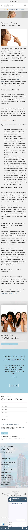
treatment (17, 85)
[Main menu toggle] (25, 5)
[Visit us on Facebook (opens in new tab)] (2, 469)
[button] (9, 344)
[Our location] (22, 528)
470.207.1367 (14, 293)
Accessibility (6, 522)
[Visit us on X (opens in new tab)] (9, 469)
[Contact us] (26, 528)
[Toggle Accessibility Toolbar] (2, 523)
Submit (5, 433)
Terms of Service (9, 428)
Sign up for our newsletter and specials (11, 424)
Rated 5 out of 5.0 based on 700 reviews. (16, 9)
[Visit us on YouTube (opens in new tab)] (4, 469)
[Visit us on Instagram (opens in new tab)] (7, 469)
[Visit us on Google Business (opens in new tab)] (11, 469)
